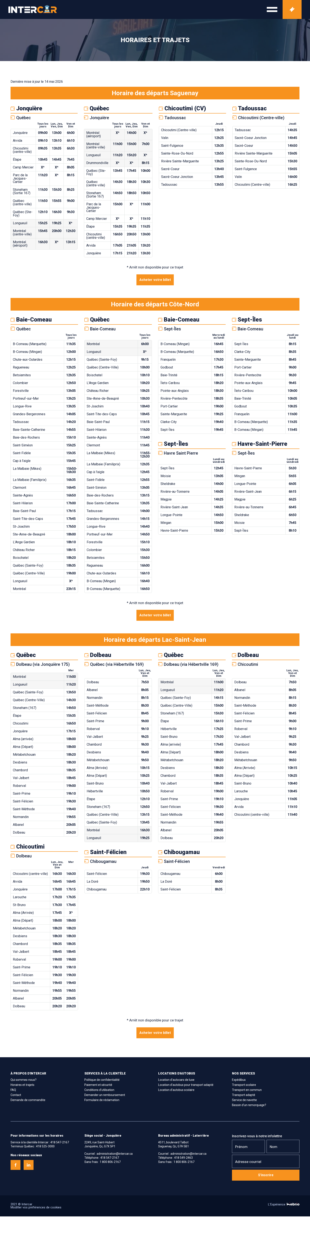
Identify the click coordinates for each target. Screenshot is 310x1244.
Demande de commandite (28, 1100)
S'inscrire (266, 1175)
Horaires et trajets (22, 1084)
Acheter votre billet (155, 280)
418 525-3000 (45, 1146)
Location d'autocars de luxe (176, 1079)
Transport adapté (243, 1095)
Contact (16, 1095)
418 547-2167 (59, 1142)
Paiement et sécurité (98, 1084)
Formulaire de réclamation (101, 1100)
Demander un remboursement (104, 1095)
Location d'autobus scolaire (176, 1090)
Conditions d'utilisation (99, 1090)
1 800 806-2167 (110, 1162)
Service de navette (244, 1100)
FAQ (13, 1090)
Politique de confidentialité (102, 1079)
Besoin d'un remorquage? (249, 1105)
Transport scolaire (244, 1084)
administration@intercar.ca (115, 1153)
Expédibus (239, 1079)
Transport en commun (247, 1090)
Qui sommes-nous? (23, 1079)
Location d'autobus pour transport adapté (185, 1084)
